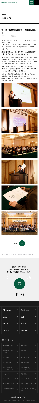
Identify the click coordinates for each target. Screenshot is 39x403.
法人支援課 (6, 357)
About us (7, 310)
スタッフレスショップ (9, 379)
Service (6, 316)
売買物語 (23, 350)
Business (25, 310)
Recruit (24, 330)
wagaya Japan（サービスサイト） (26, 368)
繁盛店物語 (24, 345)
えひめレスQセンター (27, 384)
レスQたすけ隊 (25, 379)
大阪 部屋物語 (25, 362)
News (23, 323)
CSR (22, 316)
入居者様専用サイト (8, 389)
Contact (6, 330)
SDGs (5, 323)
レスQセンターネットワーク (28, 389)
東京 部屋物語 (7, 362)
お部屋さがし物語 (8, 345)
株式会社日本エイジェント (19, 397)
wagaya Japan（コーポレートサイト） (10, 368)
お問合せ (31, 2)
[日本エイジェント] (8, 2)
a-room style (25, 357)
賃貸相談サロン (25, 374)
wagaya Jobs (7, 374)
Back (15, 243)
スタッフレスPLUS (8, 384)
